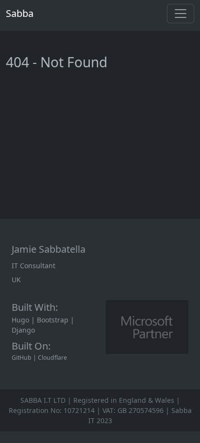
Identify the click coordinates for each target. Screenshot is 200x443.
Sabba (19, 13)
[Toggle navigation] (180, 13)
